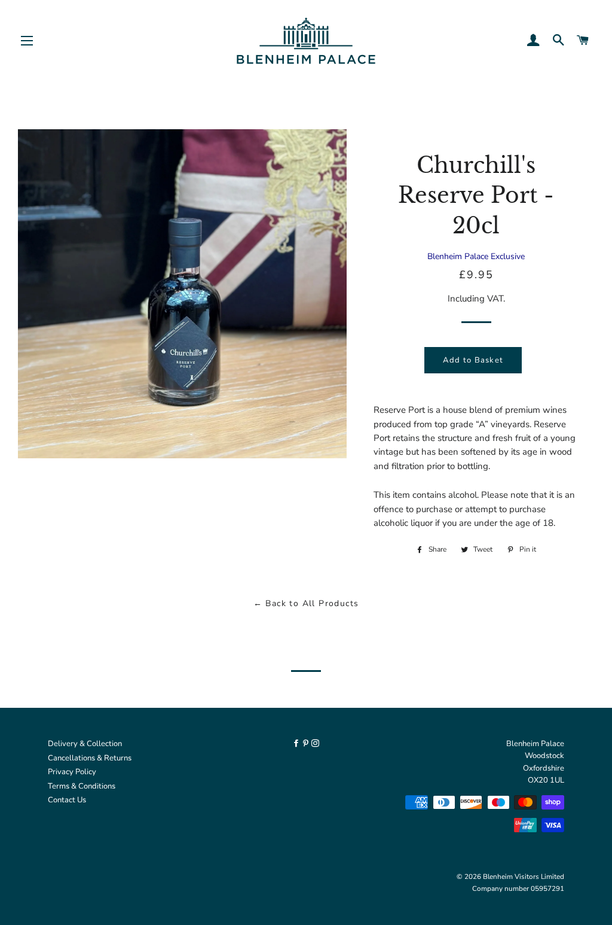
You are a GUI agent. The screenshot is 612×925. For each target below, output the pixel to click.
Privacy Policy (72, 771)
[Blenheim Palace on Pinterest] (306, 743)
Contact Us (67, 800)
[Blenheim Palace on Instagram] (315, 743)
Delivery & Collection (85, 743)
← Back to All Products (306, 603)
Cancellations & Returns (89, 758)
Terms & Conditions (81, 786)
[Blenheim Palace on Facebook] (297, 743)
